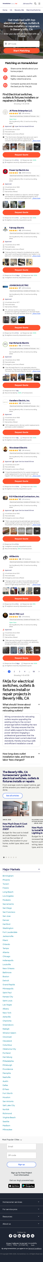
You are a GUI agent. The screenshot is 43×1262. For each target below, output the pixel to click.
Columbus (7, 1045)
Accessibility (32, 1244)
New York (7, 1013)
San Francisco (9, 912)
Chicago (6, 956)
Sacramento (8, 904)
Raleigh (6, 1029)
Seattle (6, 1121)
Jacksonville (8, 936)
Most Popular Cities (10, 1140)
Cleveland (7, 1041)
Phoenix (6, 880)
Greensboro (8, 1025)
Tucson (6, 884)
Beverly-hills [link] (19, 10)
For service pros (10, 1209)
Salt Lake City (9, 1105)
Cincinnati (7, 1037)
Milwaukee (7, 1129)
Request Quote (21, 155)
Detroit (6, 980)
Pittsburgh (7, 1065)
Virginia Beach (9, 1117)
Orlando (6, 944)
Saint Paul (7, 992)
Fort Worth (8, 1093)
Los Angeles (8, 896)
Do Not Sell (23, 1244)
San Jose (7, 916)
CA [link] (11, 10)
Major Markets (11, 869)
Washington (8, 928)
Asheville (7, 1017)
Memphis (7, 1073)
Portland (6, 1053)
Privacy (8, 1244)
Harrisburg (7, 1057)
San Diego (7, 908)
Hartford (6, 924)
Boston (6, 976)
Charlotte (7, 1021)
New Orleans (8, 968)
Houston (6, 1097)
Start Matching (21, 50)
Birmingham (8, 876)
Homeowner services (12, 1202)
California (15, 1244)
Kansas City (8, 997)
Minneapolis (8, 988)
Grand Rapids (9, 984)
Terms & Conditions (34, 1248)
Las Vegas (7, 1005)
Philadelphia (8, 1061)
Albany (6, 1009)
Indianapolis (8, 960)
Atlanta (6, 952)
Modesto (7, 900)
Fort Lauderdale (10, 932)
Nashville (7, 1077)
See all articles (12, 795)
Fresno (6, 888)
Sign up (21, 1164)
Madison (6, 1125)
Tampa (6, 948)
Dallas (5, 1085)
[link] (21, 116)
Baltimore (7, 972)
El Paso (6, 1089)
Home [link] (5, 10)
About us (7, 1224)
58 (34, 672)
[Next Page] (39, 671)
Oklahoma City (9, 1049)
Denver (6, 920)
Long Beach (8, 892)
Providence (8, 1069)
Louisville (7, 964)
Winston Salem (9, 1033)
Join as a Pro (27, 4)
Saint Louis (7, 1001)
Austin (5, 1081)
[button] (6, 146)
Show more (36, 141)
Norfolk (6, 1109)
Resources (7, 1216)
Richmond (7, 1113)
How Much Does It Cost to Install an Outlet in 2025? (15, 826)
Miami (5, 940)
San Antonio (8, 1101)
